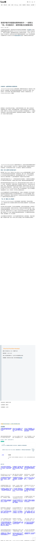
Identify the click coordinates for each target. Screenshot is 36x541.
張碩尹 (6, 439)
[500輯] (3, 2)
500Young (16, 5)
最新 (2, 5)
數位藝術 (2, 439)
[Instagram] (29, 2)
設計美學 (32, 5)
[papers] (31, 2)
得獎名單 (5, 5)
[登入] (32, 2)
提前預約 (20, 357)
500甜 (12, 5)
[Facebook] (27, 2)
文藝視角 (24, 5)
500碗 (20, 5)
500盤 (9, 5)
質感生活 (28, 5)
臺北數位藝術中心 (11, 439)
